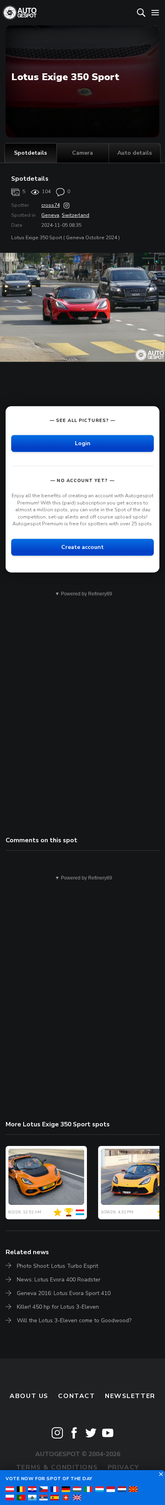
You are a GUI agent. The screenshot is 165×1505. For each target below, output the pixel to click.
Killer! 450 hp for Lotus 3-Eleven (58, 1307)
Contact (76, 1396)
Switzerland (75, 215)
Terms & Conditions (57, 1467)
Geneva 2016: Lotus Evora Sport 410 (64, 1293)
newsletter (130, 1396)
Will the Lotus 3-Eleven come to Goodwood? (74, 1320)
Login (83, 443)
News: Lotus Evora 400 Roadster (59, 1279)
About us (29, 1396)
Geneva (50, 215)
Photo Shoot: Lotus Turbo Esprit (57, 1266)
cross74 (50, 205)
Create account (82, 547)
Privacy (123, 1467)
